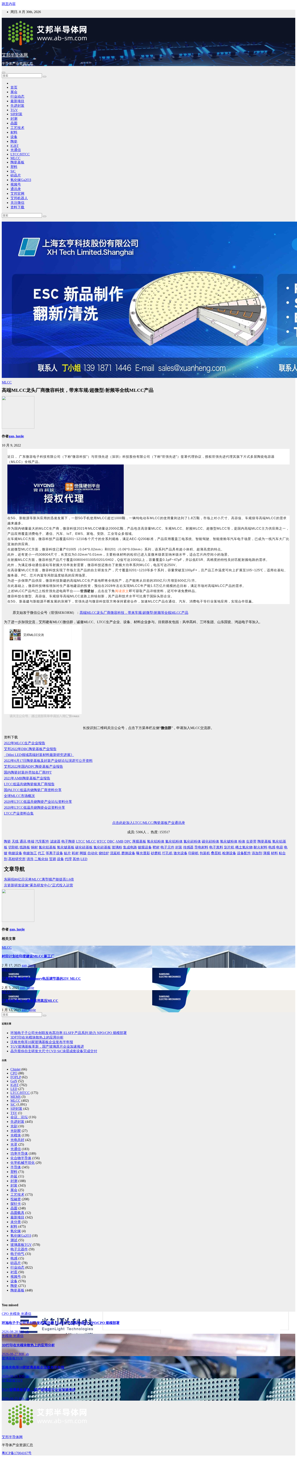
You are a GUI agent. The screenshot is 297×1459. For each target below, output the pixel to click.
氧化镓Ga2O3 (20, 180)
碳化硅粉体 (210, 841)
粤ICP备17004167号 (17, 1453)
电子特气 (17, 1254)
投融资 (15, 1199)
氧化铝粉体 (155, 841)
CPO (13, 1073)
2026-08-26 (10, 1376)
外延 (13, 1176)
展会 (13, 92)
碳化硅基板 (84, 847)
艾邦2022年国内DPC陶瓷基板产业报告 (33, 766)
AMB (119, 841)
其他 (76, 859)
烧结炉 (104, 853)
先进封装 (17, 105)
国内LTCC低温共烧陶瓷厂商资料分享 (33, 790)
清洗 (30, 859)
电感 (271, 847)
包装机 (205, 853)
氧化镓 (15, 1231)
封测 (13, 118)
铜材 (34, 847)
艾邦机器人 (19, 198)
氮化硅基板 (102, 847)
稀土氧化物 (244, 847)
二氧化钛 (41, 859)
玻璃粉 (117, 847)
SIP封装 (16, 114)
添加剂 (257, 853)
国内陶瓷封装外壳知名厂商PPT (28, 772)
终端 (30, 841)
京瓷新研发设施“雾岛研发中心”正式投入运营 (38, 885)
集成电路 (130, 847)
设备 (13, 137)
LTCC (80, 841)
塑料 (13, 167)
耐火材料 (260, 847)
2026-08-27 (10, 1354)
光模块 (15, 1135)
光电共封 (17, 1140)
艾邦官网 (17, 193)
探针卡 (15, 1203)
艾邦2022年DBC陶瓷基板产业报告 (30, 749)
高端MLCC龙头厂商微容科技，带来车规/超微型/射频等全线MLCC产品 (134, 612)
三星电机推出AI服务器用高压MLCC (30, 1001)
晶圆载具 (17, 1213)
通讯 (23, 841)
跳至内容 (9, 4)
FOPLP (15, 1077)
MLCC (15, 158)
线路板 (25, 847)
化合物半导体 (20, 1158)
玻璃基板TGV (21, 1245)
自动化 (92, 853)
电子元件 (167, 847)
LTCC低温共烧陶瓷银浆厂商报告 (29, 784)
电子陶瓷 (68, 841)
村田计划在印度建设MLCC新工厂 (28, 956)
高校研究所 (17, 859)
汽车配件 (42, 841)
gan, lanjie (16, 436)
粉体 (241, 841)
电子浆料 (216, 847)
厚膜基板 (139, 841)
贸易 (52, 859)
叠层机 (216, 853)
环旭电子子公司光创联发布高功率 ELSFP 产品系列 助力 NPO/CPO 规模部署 (68, 1033)
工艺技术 (17, 128)
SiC (13, 171)
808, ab (24, 1332)
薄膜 (266, 853)
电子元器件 (19, 1249)
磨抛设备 (128, 853)
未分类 (15, 1222)
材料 (13, 132)
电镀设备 (15, 853)
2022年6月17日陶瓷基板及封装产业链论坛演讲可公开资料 (48, 760)
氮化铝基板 (47, 847)
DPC (127, 841)
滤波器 (55, 841)
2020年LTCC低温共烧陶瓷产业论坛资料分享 (38, 802)
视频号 (15, 184)
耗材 (75, 853)
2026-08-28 (10, 1332)
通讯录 (15, 189)
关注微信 (17, 202)
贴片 (67, 853)
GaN (13, 1081)
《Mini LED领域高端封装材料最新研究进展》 (39, 755)
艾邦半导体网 (15, 55)
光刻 (13, 1126)
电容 (279, 847)
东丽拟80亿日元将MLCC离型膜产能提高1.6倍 (39, 879)
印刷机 (193, 853)
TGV (14, 110)
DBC (111, 841)
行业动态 (17, 96)
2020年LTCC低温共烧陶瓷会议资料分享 (34, 807)
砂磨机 (156, 853)
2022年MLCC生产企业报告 (24, 743)
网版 (83, 853)
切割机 (13, 847)
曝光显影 (143, 853)
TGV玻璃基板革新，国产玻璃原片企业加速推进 (47, 1046)
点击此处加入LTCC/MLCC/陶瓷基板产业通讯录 (148, 823)
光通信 (15, 150)
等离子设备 (54, 853)
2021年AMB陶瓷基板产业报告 (27, 778)
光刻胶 (15, 1131)
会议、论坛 (19, 1117)
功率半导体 (19, 1153)
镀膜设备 (145, 847)
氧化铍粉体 (228, 841)
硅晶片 (15, 175)
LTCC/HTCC (20, 154)
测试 (13, 1240)
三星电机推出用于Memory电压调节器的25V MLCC (41, 978)
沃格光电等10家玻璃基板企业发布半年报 (41, 1042)
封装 (178, 847)
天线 (15, 841)
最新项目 (17, 101)
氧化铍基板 (65, 847)
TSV (13, 1113)
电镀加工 (30, 853)
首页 (13, 87)
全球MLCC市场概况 (19, 796)
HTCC (101, 841)
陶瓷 (13, 141)
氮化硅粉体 (192, 841)
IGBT (14, 146)
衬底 (13, 1272)
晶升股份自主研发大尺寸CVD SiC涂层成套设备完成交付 (53, 1051)
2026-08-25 (10, 1398)
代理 (68, 859)
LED (83, 859)
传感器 (188, 847)
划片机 (229, 847)
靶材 (156, 847)
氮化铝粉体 (174, 841)
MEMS (15, 1096)
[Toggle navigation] (3, 72)
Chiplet (15, 1069)
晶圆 (13, 123)
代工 (41, 853)
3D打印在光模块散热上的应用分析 (36, 1037)
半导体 (15, 1167)
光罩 (13, 1144)
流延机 (115, 853)
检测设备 (229, 853)
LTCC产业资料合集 (19, 813)
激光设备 (180, 853)
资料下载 (17, 207)
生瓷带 (251, 841)
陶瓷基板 (17, 162)
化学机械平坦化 (22, 1162)
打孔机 (167, 853)
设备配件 (244, 853)
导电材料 (201, 847)
